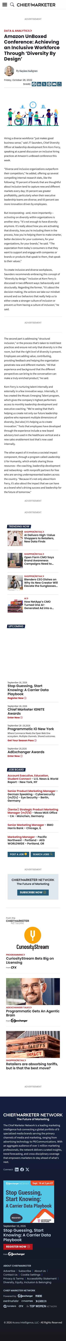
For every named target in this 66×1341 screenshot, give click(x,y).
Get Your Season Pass (21, 740)
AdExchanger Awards (26, 752)
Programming (14, 955)
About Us (40, 1271)
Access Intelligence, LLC (25, 1323)
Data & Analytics (17, 30)
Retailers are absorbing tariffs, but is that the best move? (32, 1066)
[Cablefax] (13, 967)
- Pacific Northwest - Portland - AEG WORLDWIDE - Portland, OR (27, 840)
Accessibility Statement (42, 1278)
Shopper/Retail (33, 532)
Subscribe (24, 1271)
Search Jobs (41, 854)
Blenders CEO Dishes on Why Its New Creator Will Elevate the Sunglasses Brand (41, 584)
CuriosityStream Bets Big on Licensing (30, 960)
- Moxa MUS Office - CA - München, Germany (33, 813)
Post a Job (17, 854)
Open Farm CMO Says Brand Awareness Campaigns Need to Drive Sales (39, 562)
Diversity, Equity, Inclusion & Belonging (27, 1282)
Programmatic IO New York (31, 729)
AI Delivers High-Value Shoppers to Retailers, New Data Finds (39, 538)
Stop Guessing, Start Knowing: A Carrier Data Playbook (28, 689)
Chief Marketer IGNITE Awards (26, 711)
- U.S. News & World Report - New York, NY (33, 779)
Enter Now (14, 717)
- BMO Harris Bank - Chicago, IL (30, 826)
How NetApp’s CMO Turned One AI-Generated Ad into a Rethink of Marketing (38, 606)
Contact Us (10, 1275)
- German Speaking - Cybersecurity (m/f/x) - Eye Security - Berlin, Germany (33, 796)
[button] (4, 4)
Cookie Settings (30, 1275)
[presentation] (15, 538)
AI (25, 598)
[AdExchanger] (19, 1020)
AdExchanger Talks (18, 1007)
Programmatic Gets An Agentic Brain (33, 1013)
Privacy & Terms (13, 1278)
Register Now (16, 698)
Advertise (9, 1271)
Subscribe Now (31, 892)
